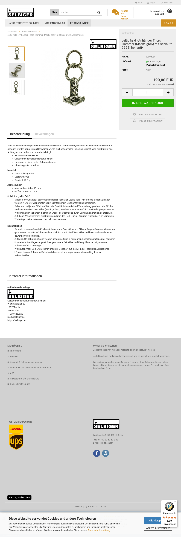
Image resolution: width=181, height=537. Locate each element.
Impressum (15, 351)
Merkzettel (168, 2)
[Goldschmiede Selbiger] (26, 12)
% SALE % (169, 23)
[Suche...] (98, 12)
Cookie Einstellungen (20, 384)
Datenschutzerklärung (99, 530)
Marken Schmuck (55, 23)
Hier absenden (106, 443)
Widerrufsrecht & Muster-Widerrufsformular (30, 367)
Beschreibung (20, 134)
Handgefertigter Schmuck (23, 23)
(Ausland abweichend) (155, 65)
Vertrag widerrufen (19, 497)
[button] (138, 2)
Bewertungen (44, 134)
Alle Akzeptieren (158, 520)
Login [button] (152, 2)
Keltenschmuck (79, 23)
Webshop (79, 506)
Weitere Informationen (158, 528)
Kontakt (14, 356)
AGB (12, 373)
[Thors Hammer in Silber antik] (72, 79)
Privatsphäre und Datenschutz (24, 379)
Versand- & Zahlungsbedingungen (26, 362)
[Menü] (175, 502)
